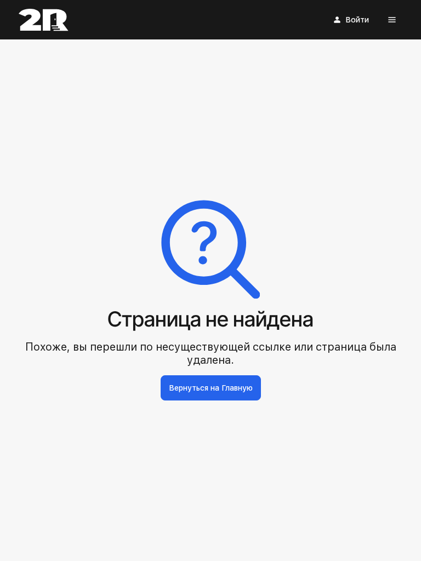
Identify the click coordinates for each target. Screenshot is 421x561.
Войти (357, 19)
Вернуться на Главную (211, 387)
